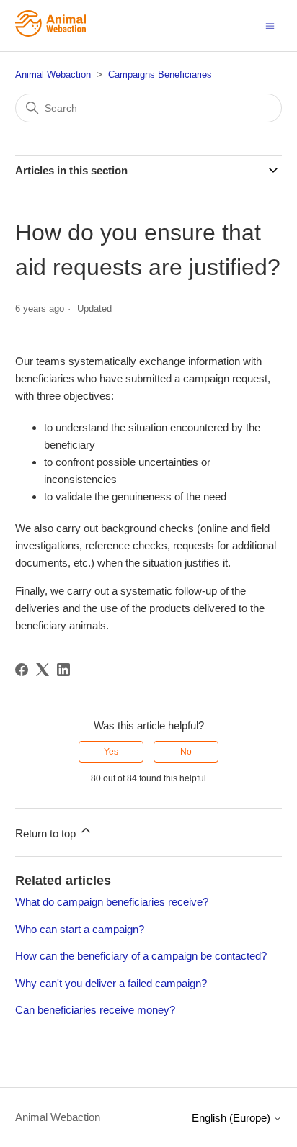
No (186, 752)
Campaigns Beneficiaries (160, 74)
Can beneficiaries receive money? (95, 1010)
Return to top (47, 833)
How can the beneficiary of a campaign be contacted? (141, 956)
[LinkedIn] (63, 669)
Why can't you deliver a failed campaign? (111, 983)
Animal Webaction (53, 74)
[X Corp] (42, 669)
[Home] (51, 33)
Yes (111, 752)
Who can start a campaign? (79, 929)
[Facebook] (21, 669)
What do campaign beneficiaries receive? (111, 902)
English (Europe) (232, 1118)
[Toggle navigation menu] (270, 25)
